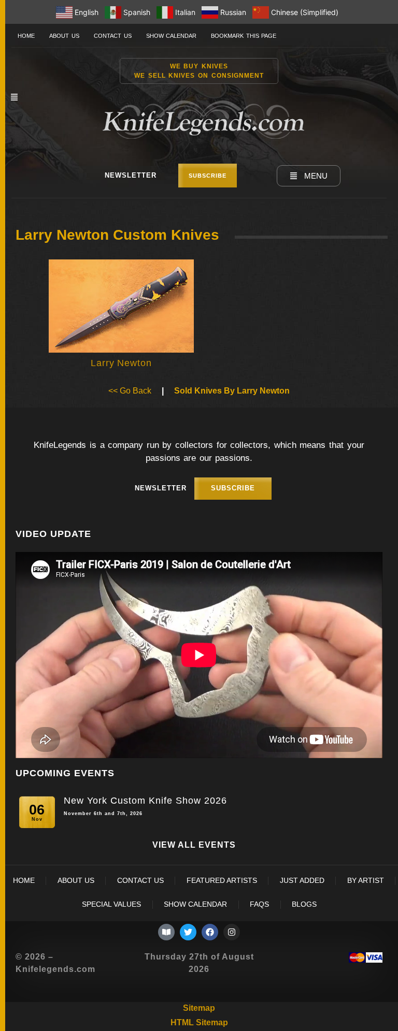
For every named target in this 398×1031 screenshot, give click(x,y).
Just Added (302, 880)
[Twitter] (188, 932)
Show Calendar (171, 36)
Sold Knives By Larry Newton (232, 390)
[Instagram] (231, 932)
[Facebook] (210, 932)
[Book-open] (166, 932)
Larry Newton (121, 363)
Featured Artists (222, 880)
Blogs (304, 904)
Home (26, 36)
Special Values (111, 904)
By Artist (365, 880)
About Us (64, 36)
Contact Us (113, 36)
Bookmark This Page (243, 36)
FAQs (259, 904)
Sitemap (199, 1008)
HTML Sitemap (199, 1022)
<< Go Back (129, 390)
